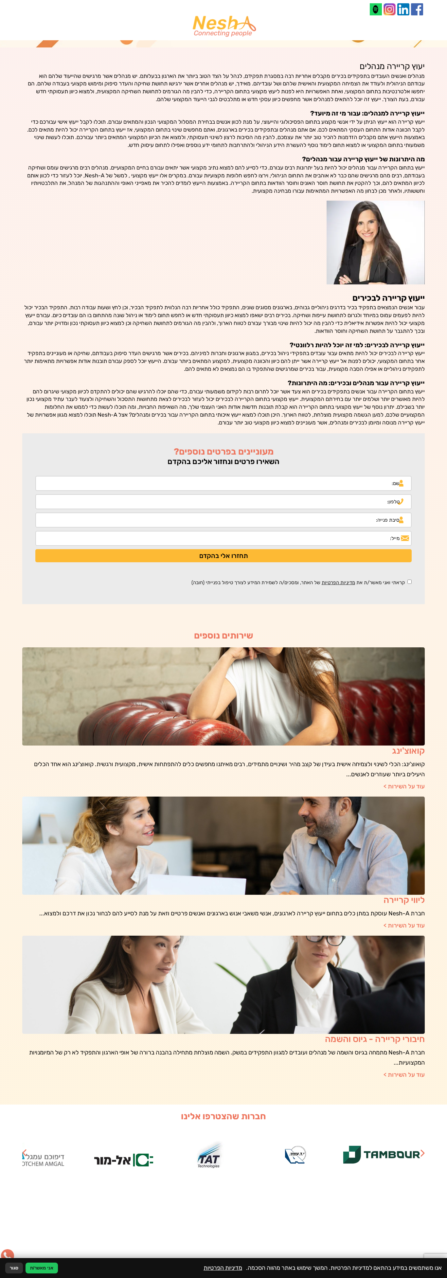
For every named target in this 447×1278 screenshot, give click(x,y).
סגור (14, 1268)
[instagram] (390, 9)
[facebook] (417, 9)
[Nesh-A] (223, 26)
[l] (376, 9)
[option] (382, 1154)
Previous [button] (422, 1153)
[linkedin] (403, 9)
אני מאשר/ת (41, 1268)
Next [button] (24, 1153)
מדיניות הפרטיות (338, 582)
